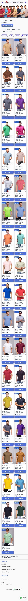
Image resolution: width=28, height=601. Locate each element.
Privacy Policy (5, 572)
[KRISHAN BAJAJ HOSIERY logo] (6, 2)
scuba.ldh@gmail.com (6, 584)
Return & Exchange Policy (8, 569)
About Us (3, 564)
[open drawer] (2, 2)
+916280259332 (5, 580)
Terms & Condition (6, 566)
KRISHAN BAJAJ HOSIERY (17, 2)
